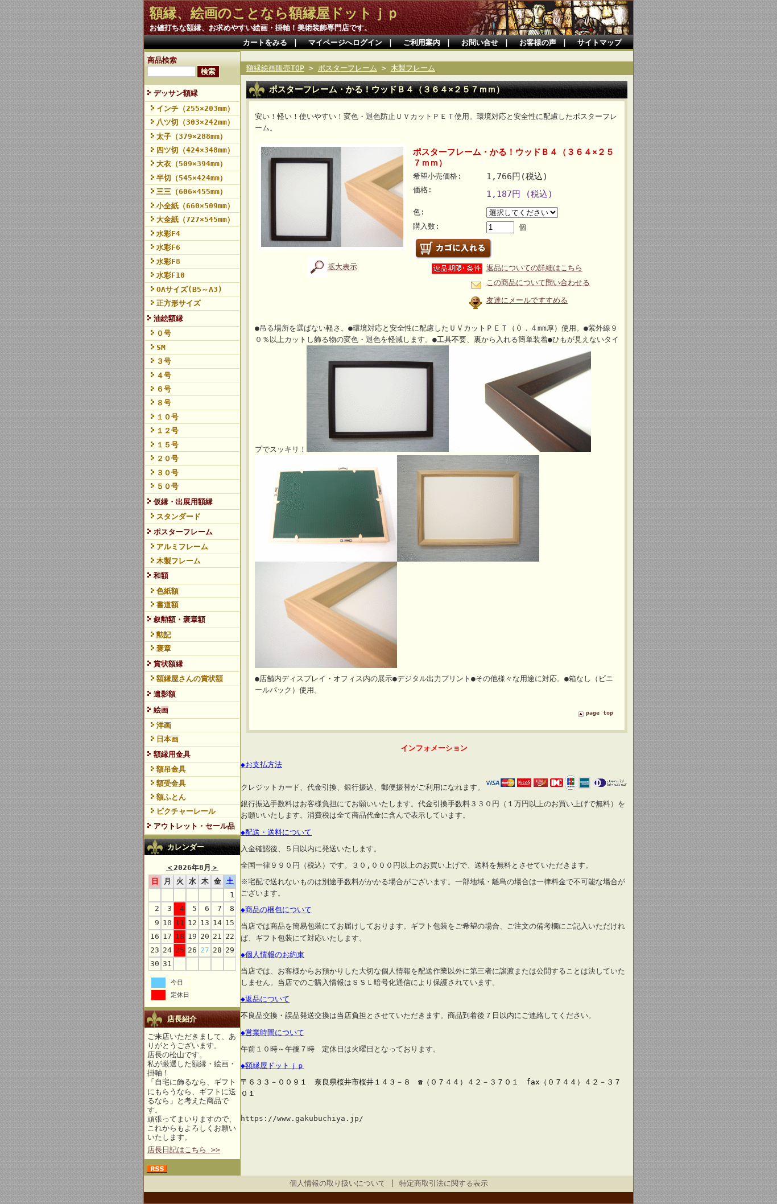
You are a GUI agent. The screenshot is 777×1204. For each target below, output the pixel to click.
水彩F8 (168, 261)
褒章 (163, 648)
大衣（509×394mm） (191, 163)
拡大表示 (342, 266)
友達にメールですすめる (527, 300)
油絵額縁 (168, 318)
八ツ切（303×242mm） (195, 122)
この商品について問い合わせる (538, 282)
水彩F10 (170, 275)
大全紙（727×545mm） (195, 219)
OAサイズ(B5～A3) (189, 289)
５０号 (167, 486)
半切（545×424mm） (191, 178)
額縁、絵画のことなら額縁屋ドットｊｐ (275, 13)
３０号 (167, 472)
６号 (163, 389)
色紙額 (167, 591)
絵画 (161, 710)
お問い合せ (479, 42)
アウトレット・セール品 (194, 826)
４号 (163, 375)
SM (161, 347)
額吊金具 (171, 769)
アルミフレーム (182, 546)
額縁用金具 (172, 754)
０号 (163, 333)
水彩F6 (168, 247)
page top (599, 713)
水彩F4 (168, 233)
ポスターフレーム (183, 531)
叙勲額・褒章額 (179, 619)
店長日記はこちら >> (183, 1149)
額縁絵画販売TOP (275, 68)
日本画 (167, 739)
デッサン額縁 (176, 93)
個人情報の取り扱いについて (338, 1183)
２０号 (167, 458)
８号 (163, 402)
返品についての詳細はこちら (534, 267)
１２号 (167, 430)
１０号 (167, 417)
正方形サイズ (178, 303)
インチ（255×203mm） (195, 108)
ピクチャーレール (186, 811)
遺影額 (165, 694)
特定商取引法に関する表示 (443, 1183)
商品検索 (162, 60)
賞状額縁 (168, 663)
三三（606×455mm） (191, 191)
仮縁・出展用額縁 (183, 501)
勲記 (163, 634)
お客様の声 (537, 42)
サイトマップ (599, 42)
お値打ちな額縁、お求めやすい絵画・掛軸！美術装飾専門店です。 (260, 27)
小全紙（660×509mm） (195, 205)
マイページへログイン (345, 42)
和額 (161, 575)
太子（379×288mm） (191, 136)
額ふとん (171, 797)
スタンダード (178, 516)
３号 (163, 361)
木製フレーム (178, 560)
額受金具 (171, 783)
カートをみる (265, 42)
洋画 (163, 725)
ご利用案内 (421, 42)
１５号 (167, 444)
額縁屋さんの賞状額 (189, 678)
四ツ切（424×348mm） (195, 150)
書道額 (167, 604)
